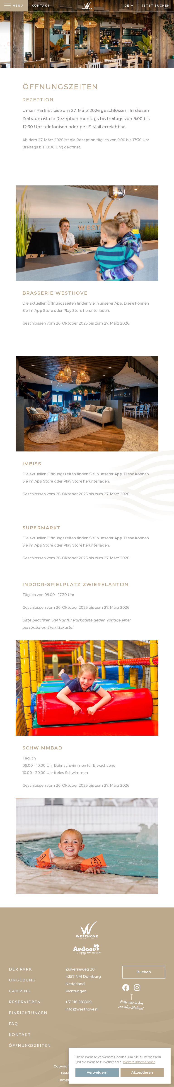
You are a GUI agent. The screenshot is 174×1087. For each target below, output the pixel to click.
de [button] (126, 5)
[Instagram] (137, 989)
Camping (20, 991)
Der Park (20, 969)
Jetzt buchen (156, 5)
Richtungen (76, 991)
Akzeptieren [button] (142, 1072)
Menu (18, 5)
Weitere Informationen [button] (139, 1062)
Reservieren (25, 1002)
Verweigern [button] (97, 1072)
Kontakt (41, 5)
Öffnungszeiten (30, 1045)
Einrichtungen (28, 1013)
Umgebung (22, 980)
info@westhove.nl (81, 1009)
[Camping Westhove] (87, 5)
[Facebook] (125, 989)
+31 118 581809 (78, 1002)
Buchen (144, 972)
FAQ (13, 1024)
